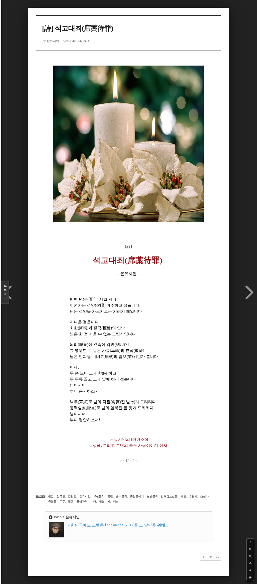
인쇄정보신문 (169, 496)
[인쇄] (250, 577)
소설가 (204, 496)
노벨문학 (152, 496)
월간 (51, 496)
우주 (62, 501)
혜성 (116, 501)
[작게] (250, 556)
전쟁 (71, 501)
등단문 (52, 501)
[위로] (250, 563)
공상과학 (82, 501)
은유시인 (84, 496)
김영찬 (72, 496)
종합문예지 (137, 496)
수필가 (193, 496)
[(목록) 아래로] (250, 570)
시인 (183, 496)
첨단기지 (104, 501)
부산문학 (98, 496)
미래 (93, 501)
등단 (110, 496)
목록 (5, 292)
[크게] (250, 549)
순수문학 (121, 496)
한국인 (61, 496)
